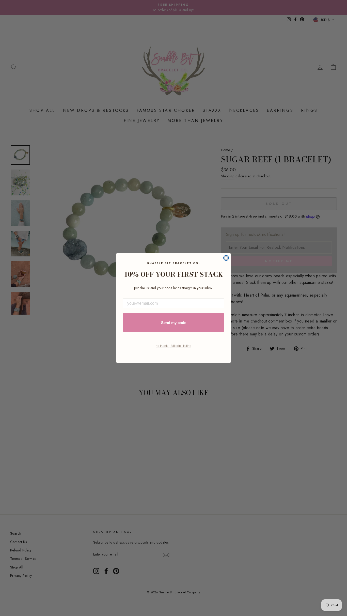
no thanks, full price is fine (173, 346)
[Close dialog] (226, 257)
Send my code (173, 322)
